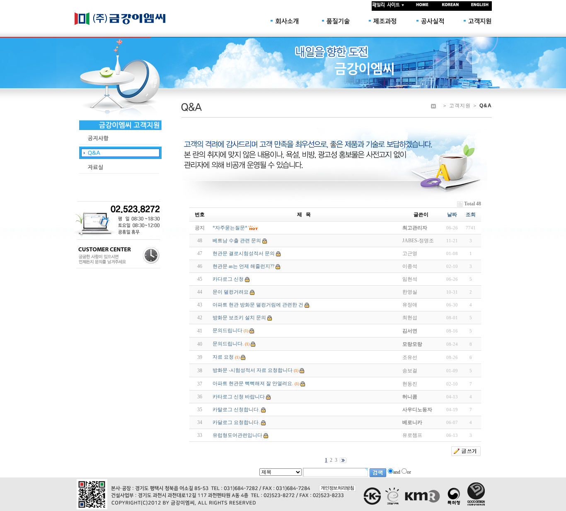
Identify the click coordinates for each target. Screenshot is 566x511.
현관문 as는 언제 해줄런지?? (243, 266)
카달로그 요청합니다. (236, 422)
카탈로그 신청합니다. (236, 409)
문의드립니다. (228, 344)
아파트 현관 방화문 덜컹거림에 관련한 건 (258, 305)
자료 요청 (223, 357)
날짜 (452, 214)
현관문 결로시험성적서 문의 (244, 253)
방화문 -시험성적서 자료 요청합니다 (253, 370)
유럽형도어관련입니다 (237, 435)
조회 (471, 214)
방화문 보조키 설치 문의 (239, 318)
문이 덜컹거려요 (231, 292)
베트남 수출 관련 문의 (237, 240)
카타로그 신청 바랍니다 (239, 397)
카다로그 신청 (228, 279)
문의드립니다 (227, 330)
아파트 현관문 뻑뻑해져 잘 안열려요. (253, 383)
